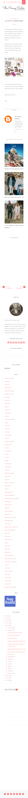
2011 (7, 678)
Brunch (6, 403)
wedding (7, 584)
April (9, 668)
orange (6, 508)
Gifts (6, 448)
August (9, 659)
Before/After (8, 391)
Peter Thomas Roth (9, 517)
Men (6, 489)
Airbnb (6, 381)
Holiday (6, 467)
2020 (7, 616)
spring (6, 546)
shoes (6, 533)
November (10, 630)
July (9, 661)
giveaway (7, 451)
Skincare (7, 536)
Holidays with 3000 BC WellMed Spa (16, 641)
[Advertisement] (14, 706)
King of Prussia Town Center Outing (16, 652)
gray (6, 454)
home (6, 470)
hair (6, 460)
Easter (6, 425)
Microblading (8, 492)
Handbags (7, 463)
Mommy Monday (9, 495)
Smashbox (7, 539)
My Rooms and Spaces (10, 498)
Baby (6, 384)
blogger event (8, 394)
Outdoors (7, 514)
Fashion (7, 435)
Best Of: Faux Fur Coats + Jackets (16, 197)
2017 (7, 623)
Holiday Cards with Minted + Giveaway (17, 649)
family (6, 432)
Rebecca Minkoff (9, 530)
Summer (7, 552)
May (9, 666)
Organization (8, 511)
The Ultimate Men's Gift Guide (14, 632)
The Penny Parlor (18, 117)
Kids (6, 479)
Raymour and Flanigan (10, 527)
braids (6, 400)
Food (6, 438)
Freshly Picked (8, 441)
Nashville (7, 501)
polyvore (7, 523)
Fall (5, 429)
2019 (7, 618)
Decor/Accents (8, 419)
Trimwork (7, 577)
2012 (7, 675)
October (10, 654)
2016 (7, 625)
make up (7, 486)
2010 (7, 680)
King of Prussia (8, 482)
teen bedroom (8, 555)
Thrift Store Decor (9, 558)
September (10, 656)
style (6, 549)
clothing (7, 413)
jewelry (7, 476)
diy (5, 422)
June (9, 664)
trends (6, 574)
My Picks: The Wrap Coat (13, 635)
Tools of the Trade (9, 561)
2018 (7, 620)
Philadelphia (8, 520)
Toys (6, 565)
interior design (8, 473)
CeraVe (6, 410)
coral (6, 416)
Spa (6, 542)
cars (6, 406)
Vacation (7, 580)
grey (6, 457)
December (10, 628)
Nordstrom (7, 505)
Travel (6, 568)
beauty (6, 387)
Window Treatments (10, 587)
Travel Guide (8, 571)
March (9, 671)
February (10, 673)
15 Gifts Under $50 (12, 638)
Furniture (7, 444)
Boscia (6, 397)
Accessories (14, 18)
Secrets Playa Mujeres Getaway (15, 169)
